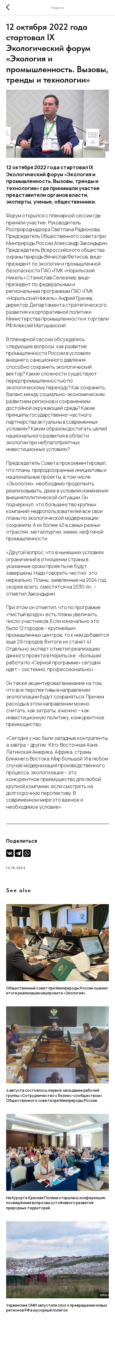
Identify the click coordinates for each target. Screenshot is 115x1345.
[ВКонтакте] (9, 853)
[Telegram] (18, 853)
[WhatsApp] (27, 853)
